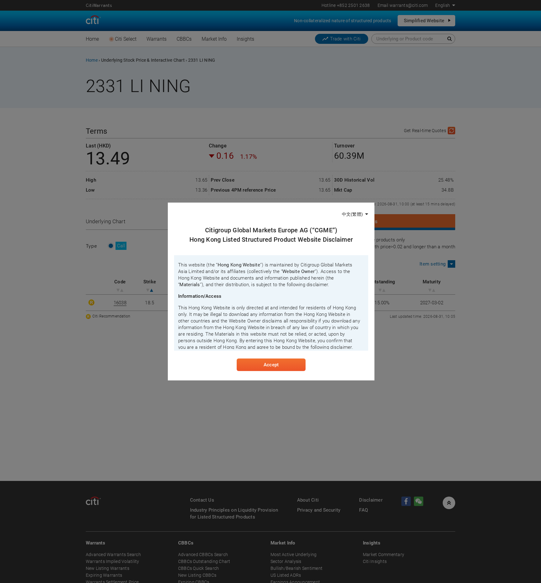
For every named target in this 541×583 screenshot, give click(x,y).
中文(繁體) (352, 214)
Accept (271, 365)
